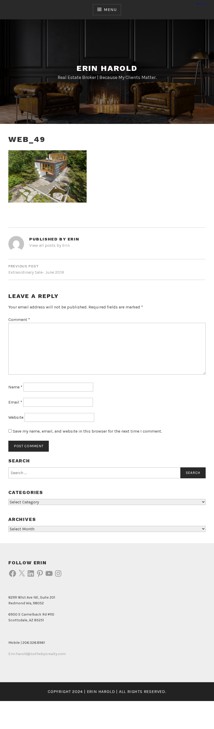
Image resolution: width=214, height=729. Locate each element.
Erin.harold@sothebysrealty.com (37, 654)
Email (15, 402)
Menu (110, 9)
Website (15, 417)
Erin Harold (106, 68)
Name (15, 386)
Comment (19, 319)
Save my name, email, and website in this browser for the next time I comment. (87, 431)
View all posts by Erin (49, 245)
